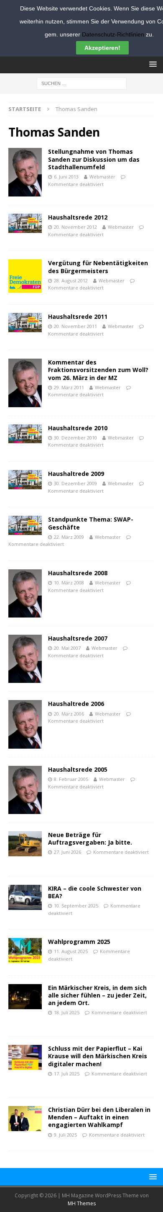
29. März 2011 (69, 387)
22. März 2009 (69, 537)
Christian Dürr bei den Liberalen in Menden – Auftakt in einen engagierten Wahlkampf (99, 1117)
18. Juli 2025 (66, 1012)
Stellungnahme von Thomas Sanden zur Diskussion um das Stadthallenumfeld (94, 159)
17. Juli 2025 (66, 1073)
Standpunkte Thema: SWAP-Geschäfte (90, 523)
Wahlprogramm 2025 (79, 942)
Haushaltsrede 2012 (77, 217)
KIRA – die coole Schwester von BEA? (94, 892)
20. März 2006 (69, 714)
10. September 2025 (76, 905)
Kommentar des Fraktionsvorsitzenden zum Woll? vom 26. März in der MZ (98, 369)
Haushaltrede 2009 (76, 474)
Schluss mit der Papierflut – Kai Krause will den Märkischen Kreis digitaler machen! (97, 1055)
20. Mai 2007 (67, 648)
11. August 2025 (71, 951)
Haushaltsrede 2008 (77, 573)
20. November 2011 (75, 326)
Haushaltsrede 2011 (77, 316)
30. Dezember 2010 (75, 437)
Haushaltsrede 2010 (77, 428)
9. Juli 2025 (65, 1135)
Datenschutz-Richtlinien (113, 34)
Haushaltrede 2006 (76, 704)
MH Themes (82, 1203)
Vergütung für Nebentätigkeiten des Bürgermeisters (98, 266)
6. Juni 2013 (66, 176)
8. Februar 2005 (71, 779)
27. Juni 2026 (67, 852)
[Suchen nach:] (82, 83)
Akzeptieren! (102, 47)
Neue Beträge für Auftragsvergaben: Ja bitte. (90, 838)
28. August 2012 (71, 280)
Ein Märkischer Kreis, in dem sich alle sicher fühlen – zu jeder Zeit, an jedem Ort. (97, 995)
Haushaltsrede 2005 (77, 769)
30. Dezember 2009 (75, 483)
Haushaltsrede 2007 (77, 638)
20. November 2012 (75, 227)
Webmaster (102, 176)
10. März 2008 (69, 582)
